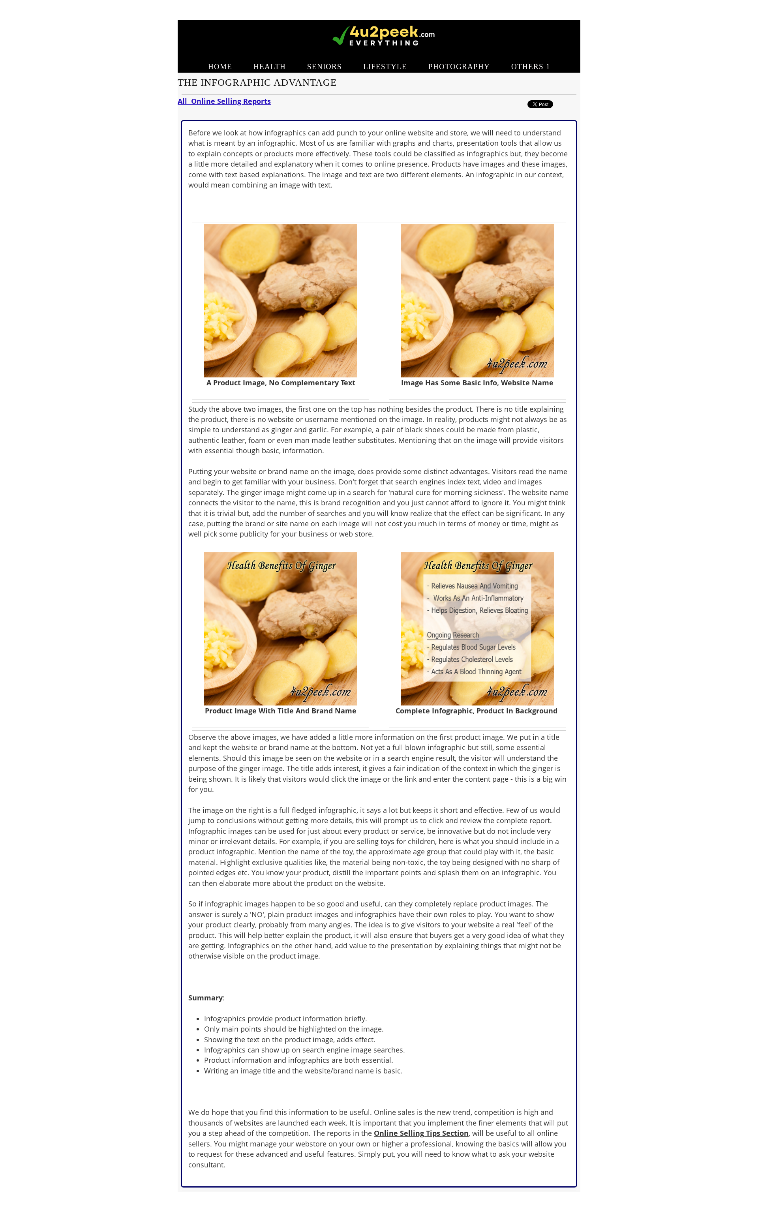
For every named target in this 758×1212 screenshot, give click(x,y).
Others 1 (530, 66)
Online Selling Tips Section (421, 1133)
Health (269, 66)
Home (220, 66)
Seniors (324, 66)
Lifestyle (385, 66)
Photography (459, 66)
